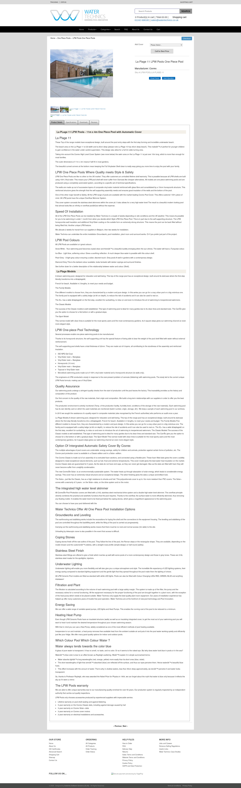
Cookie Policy (127, 763)
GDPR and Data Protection (132, 766)
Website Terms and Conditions (133, 757)
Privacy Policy (127, 760)
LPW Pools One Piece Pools (84, 38)
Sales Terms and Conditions (132, 754)
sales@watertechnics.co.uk (164, 20)
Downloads (84, 122)
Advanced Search (55, 751)
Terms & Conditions (174, 785)
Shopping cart (179, 17)
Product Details (56, 122)
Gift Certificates (54, 749)
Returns (125, 751)
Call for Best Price (162, 51)
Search (117, 29)
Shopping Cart (186, 2)
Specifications (71, 122)
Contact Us (148, 29)
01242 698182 (142, 20)
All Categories (91, 743)
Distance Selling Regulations (169, 746)
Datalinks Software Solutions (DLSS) (76, 785)
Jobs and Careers (165, 743)
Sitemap (52, 757)
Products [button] (91, 29)
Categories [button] (105, 29)
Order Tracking (91, 749)
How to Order (127, 743)
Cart (158, 29)
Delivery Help (127, 749)
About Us (135, 29)
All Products (90, 746)
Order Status (90, 751)
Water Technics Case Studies (170, 751)
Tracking (54, 2)
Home (81, 29)
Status (63, 2)
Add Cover (139, 44)
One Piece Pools (64, 38)
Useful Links (163, 749)
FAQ (126, 29)
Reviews (94, 122)
